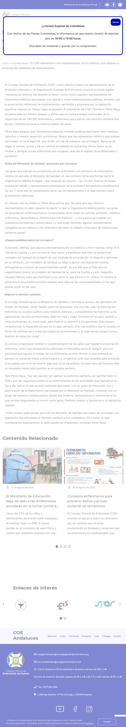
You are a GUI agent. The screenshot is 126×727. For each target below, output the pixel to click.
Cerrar (116, 22)
